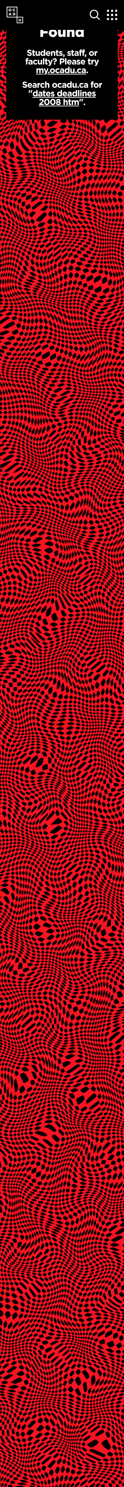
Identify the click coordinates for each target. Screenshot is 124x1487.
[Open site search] (95, 15)
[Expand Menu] (112, 15)
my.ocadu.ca (61, 70)
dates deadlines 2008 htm (64, 97)
